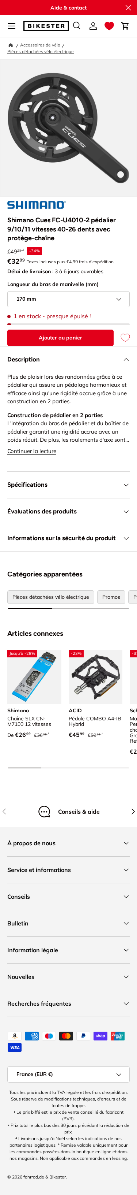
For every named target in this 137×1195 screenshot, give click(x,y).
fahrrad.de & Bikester (44, 1177)
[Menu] (12, 26)
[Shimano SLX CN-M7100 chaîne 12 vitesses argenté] (34, 677)
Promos (111, 597)
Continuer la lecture (31, 451)
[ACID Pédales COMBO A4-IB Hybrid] (96, 677)
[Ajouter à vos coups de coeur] (122, 338)
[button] (109, 26)
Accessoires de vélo (40, 45)
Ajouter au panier (60, 337)
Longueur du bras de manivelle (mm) (53, 284)
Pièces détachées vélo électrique (40, 51)
